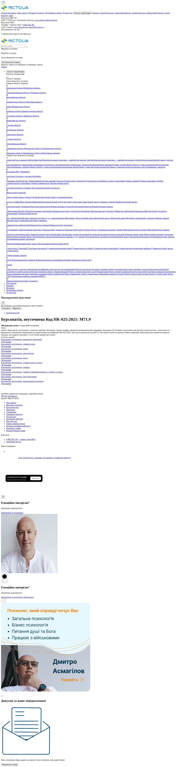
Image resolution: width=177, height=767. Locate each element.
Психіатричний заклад (119, 237)
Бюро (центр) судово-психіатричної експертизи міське (55, 167)
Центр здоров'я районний (120, 272)
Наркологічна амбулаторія (18, 225)
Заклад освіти (12, 197)
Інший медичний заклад (126, 202)
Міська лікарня (162, 218)
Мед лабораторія (13, 218)
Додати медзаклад (9, 13)
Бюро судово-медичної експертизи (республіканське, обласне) (137, 167)
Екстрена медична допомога (19, 188)
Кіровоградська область (32, 111)
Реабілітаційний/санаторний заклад (22, 244)
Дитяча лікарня (132, 181)
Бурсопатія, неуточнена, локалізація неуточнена (22, 381)
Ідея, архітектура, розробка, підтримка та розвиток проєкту (44, 458)
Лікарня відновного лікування (38, 211)
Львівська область (31, 116)
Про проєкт (22, 13)
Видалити (16, 308)
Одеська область (13, 125)
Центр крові (137, 272)
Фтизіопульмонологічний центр (77, 260)
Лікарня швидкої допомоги (102, 211)
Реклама (32, 13)
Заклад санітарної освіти (62, 197)
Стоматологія (12, 251)
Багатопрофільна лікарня (17, 165)
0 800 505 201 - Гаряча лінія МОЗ (20, 439)
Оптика (87, 230)
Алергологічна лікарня (16, 160)
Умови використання (15, 424)
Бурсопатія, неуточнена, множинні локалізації (21, 339)
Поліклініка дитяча (70, 234)
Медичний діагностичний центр (79, 218)
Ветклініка (11, 172)
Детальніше (6, 342)
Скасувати (6, 308)
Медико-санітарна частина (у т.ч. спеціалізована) (43, 218)
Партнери (10, 410)
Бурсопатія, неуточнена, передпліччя (17, 353)
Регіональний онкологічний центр (53, 244)
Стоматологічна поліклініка (105, 248)
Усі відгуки (68, 13)
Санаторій (22, 248)
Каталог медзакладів (82, 13)
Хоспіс (9, 265)
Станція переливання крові (59, 248)
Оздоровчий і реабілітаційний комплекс (24, 230)
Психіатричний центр (140, 237)
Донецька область (38, 93)
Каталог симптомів (115, 13)
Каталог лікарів (131, 13)
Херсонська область (33, 148)
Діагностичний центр (59, 183)
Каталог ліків (7, 15)
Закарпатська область (16, 102)
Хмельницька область (51, 148)
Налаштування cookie (15, 431)
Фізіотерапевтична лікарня (23, 260)
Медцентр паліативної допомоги (141, 218)
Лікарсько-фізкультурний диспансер (151, 211)
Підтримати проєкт (53, 13)
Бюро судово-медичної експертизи (94, 167)
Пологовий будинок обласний (111, 234)
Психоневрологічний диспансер (20, 239)
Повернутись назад (9, 765)
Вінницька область (14, 88)
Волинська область (31, 88)
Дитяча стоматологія (40, 183)
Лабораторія (11, 211)
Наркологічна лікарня (39, 225)
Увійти (4, 67)
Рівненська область (14, 134)
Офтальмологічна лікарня (158, 230)
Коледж (88, 206)
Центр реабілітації (56, 274)
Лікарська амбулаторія (125, 211)
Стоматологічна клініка (82, 248)
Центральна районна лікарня (25, 276)
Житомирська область (16, 97)
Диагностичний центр (66, 181)
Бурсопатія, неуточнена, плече (14, 349)
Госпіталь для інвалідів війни (28, 176)
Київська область (14, 111)
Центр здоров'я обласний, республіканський (88, 272)
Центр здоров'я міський (58, 272)
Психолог (40, 13)
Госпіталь (10, 176)
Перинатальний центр (41, 234)
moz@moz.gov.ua (36, 27)
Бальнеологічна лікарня (101, 165)
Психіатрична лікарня (43, 237)
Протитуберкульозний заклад (19, 237)
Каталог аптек (163, 13)
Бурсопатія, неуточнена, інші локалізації (19, 377)
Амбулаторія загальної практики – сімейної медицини (110, 160)
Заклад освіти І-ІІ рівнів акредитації (35, 197)
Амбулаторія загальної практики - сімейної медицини (62, 160)
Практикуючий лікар (134, 234)
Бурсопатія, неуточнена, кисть (14, 358)
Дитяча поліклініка (148, 181)
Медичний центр (118, 218)
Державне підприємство (17, 181)
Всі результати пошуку (11, 62)
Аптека (170, 160)
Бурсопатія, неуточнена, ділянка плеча (18, 344)
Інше (85, 202)
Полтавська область (15, 130)
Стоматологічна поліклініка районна (134, 248)
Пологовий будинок (88, 234)
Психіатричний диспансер (97, 237)
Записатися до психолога (12, 513)
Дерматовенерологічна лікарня (42, 181)
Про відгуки (11, 421)
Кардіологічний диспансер (18, 206)
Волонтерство (12, 407)
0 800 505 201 (28, 25)
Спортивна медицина (37, 248)
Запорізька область (34, 102)
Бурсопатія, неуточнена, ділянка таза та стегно (21, 363)
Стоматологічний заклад (162, 248)
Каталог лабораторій (147, 13)
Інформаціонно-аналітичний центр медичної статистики (57, 202)
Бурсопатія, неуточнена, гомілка (15, 367)
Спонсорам (11, 412)
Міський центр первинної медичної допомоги (26, 220)
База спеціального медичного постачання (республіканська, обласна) (59, 165)
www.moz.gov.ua (21, 27)
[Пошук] (27, 46)
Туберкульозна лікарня (16, 255)
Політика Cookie (13, 428)
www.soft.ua (40, 20)
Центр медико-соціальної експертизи (159, 272)
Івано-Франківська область (18, 107)
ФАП (8, 260)
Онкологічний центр (74, 230)
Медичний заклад (102, 218)
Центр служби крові (158, 274)
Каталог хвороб (99, 13)
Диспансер (81, 181)
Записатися (29, 597)
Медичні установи (14, 405)
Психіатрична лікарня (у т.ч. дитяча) (69, 237)
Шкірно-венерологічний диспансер (22, 281)
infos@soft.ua (51, 20)
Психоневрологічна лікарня (162, 237)
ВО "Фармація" (23, 172)
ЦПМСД (41, 276)
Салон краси (12, 248)
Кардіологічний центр (40, 206)
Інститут (10, 202)
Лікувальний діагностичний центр (21, 213)
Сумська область (13, 139)
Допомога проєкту (14, 414)
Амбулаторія (32, 160)
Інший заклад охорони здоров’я (101, 202)
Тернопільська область (16, 144)
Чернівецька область (32, 153)
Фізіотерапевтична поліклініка (49, 260)
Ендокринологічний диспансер (46, 188)
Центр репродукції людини (137, 274)
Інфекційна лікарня (23, 202)
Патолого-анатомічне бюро (18, 234)
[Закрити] (3, 303)
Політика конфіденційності (18, 426)
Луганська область (14, 116)
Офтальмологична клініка (135, 230)
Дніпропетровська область (18, 93)
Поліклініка (56, 234)
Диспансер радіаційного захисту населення (106, 181)
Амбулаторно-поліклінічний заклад (151, 160)
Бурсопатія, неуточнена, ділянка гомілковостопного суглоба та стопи (31, 372)
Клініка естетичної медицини (71, 206)
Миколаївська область (16, 120)
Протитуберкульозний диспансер (158, 234)
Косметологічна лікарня (102, 206)
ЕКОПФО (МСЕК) (14, 419)
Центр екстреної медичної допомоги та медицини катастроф (136, 269)
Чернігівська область (51, 153)
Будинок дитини (119, 165)
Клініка (54, 206)
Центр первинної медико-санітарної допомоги (27, 274)
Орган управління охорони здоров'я (107, 230)
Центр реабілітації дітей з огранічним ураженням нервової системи (94, 274)
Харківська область (15, 148)
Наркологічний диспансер (61, 225)
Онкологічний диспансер (53, 230)
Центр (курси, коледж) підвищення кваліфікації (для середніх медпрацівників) (41, 269)
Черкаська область (14, 153)
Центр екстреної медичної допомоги (92, 269)
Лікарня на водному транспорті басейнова (71, 211)
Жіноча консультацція (16, 193)
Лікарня (21, 211)
